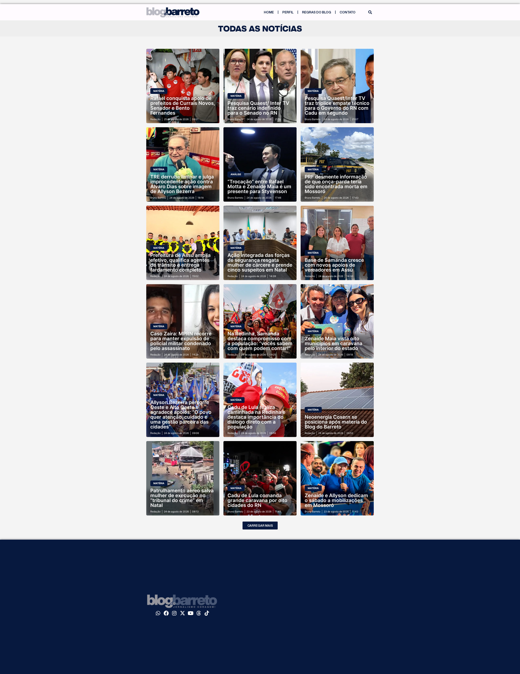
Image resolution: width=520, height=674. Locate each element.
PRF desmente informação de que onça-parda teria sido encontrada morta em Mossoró (336, 184)
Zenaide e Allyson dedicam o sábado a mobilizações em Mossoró (336, 500)
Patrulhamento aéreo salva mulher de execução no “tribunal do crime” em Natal (182, 498)
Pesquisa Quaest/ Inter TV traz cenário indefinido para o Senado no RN (258, 108)
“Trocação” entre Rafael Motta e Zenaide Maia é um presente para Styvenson (259, 186)
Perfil (288, 12)
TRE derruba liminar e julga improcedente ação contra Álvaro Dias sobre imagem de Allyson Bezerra (182, 184)
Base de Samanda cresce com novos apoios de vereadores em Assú (334, 265)
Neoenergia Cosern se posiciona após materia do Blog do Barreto (336, 422)
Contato (347, 12)
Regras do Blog (316, 12)
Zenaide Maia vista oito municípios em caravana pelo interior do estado (333, 343)
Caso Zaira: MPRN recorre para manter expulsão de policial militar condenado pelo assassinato (180, 341)
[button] (370, 12)
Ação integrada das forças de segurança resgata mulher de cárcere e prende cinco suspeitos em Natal (260, 262)
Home (269, 12)
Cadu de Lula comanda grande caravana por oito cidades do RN (257, 500)
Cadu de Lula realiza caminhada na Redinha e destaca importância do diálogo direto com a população (256, 417)
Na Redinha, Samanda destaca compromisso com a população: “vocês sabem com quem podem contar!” (260, 341)
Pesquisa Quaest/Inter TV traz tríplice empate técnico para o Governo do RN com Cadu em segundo (337, 105)
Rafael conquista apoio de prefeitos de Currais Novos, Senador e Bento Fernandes (182, 105)
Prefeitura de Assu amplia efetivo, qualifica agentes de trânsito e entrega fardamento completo (180, 262)
